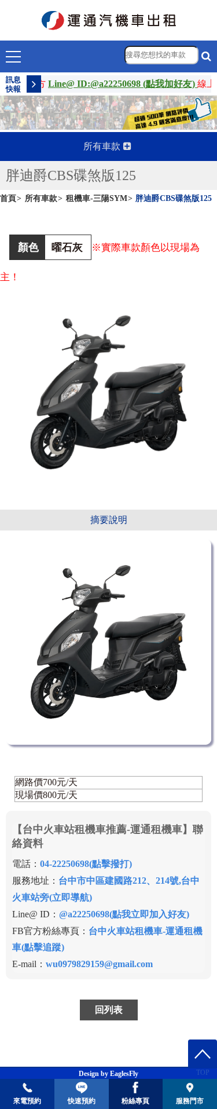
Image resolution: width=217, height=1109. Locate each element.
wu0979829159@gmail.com (99, 964)
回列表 (109, 1010)
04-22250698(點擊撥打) (86, 864)
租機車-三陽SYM (96, 198)
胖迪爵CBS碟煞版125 (173, 198)
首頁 (8, 198)
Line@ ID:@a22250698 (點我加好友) (115, 84)
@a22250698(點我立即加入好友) (124, 914)
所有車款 (41, 198)
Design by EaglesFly (108, 1074)
